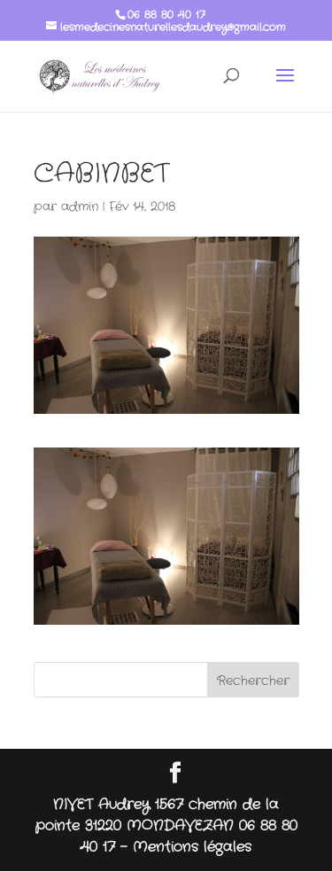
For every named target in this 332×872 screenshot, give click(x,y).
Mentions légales (192, 847)
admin (79, 206)
